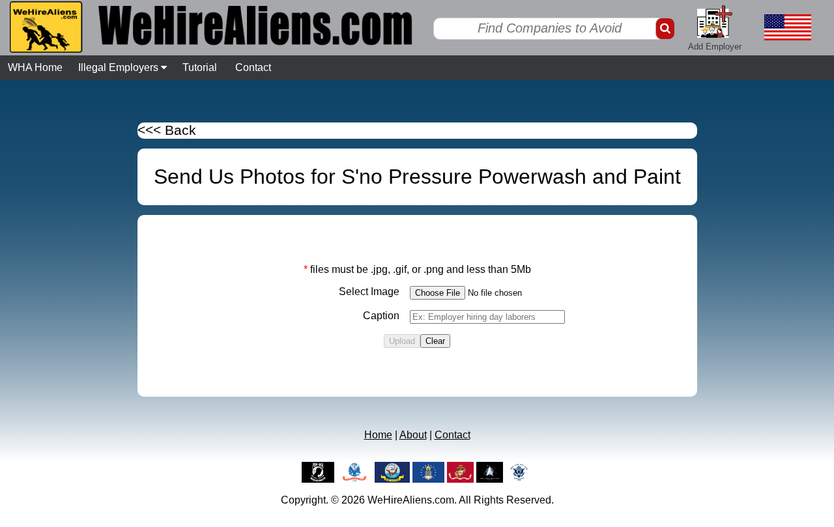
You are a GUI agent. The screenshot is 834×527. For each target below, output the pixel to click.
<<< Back (166, 130)
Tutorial (199, 67)
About (413, 434)
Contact (253, 67)
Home (378, 434)
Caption (381, 315)
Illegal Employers (119, 67)
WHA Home (35, 67)
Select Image (369, 291)
